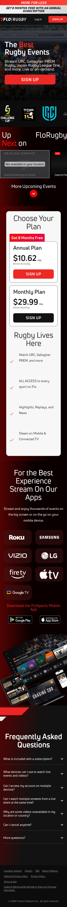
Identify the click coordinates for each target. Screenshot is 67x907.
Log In (38, 19)
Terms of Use (10, 881)
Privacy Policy (38, 876)
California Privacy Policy (16, 876)
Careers (28, 870)
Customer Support (13, 870)
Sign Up (57, 19)
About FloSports (50, 870)
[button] (33, 191)
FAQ (37, 870)
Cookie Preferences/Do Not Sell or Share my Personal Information (30, 888)
